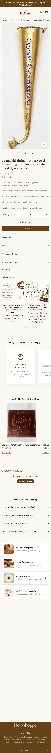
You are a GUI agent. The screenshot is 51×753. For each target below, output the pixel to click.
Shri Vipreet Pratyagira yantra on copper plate (21, 445)
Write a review (25, 481)
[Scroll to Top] (46, 740)
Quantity (5, 214)
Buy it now (25, 228)
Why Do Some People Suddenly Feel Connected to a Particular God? (37, 307)
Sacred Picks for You (20, 20)
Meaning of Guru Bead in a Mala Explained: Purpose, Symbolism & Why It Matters (13, 308)
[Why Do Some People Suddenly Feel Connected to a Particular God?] (37, 291)
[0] (46, 12)
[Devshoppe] (25, 12)
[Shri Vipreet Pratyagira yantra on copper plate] (21, 422)
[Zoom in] (44, 144)
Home (4, 20)
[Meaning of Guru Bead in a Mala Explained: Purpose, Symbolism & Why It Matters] (13, 291)
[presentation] (25, 327)
